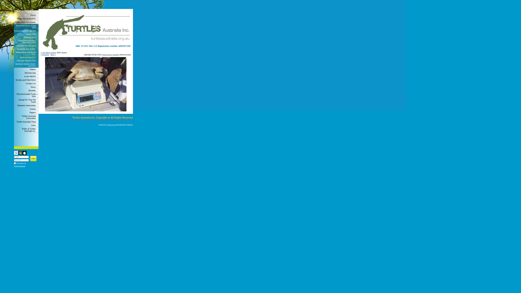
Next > (53, 55)
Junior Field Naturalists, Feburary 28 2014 (27, 42)
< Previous (45, 55)
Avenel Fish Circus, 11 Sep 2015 (26, 27)
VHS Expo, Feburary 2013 (26, 61)
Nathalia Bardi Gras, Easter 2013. (26, 53)
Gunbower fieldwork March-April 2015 (25, 65)
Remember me (21, 163)
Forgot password (19, 166)
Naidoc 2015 (31, 34)
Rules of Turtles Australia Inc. (29, 130)
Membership (30, 73)
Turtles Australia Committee (29, 117)
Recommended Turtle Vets (26, 95)
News (33, 87)
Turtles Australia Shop (26, 122)
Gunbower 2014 (30, 37)
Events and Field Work (26, 80)
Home (33, 15)
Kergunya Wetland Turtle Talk (25, 31)
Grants (33, 109)
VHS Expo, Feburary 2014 (26, 46)
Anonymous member (111, 55)
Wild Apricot (112, 125)
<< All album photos (48, 53)
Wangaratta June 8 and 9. (26, 49)
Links (33, 125)
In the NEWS (30, 76)
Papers (32, 113)
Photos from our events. (25, 22)
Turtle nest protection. (26, 19)
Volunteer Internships (26, 105)
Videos (33, 69)
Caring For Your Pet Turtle (27, 101)
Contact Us (31, 83)
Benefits (32, 91)
